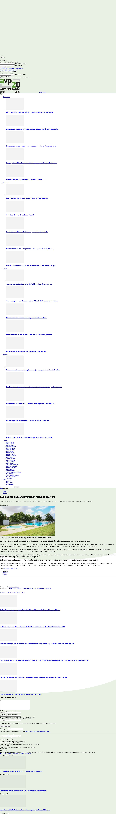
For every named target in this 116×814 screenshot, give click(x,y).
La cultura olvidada (14, 587)
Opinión (5, 440)
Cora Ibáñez (9, 451)
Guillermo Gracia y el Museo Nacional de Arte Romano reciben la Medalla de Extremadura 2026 (32, 627)
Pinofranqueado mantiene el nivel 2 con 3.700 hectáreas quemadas (29, 112)
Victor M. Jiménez (11, 476)
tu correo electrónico (20, 74)
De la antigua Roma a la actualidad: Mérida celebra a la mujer (21, 694)
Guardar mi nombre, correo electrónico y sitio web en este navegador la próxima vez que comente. (29, 723)
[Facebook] (2, 579)
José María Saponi (11, 466)
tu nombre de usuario (20, 63)
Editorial (8, 481)
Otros (4, 479)
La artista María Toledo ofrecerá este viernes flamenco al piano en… (29, 335)
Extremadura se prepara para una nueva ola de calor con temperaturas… (31, 146)
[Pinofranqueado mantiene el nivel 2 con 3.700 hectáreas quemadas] (15, 109)
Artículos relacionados (7, 592)
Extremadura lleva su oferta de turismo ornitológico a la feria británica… (30, 404)
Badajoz (5, 491)
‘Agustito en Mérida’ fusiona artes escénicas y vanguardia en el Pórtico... (25, 810)
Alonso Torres (10, 442)
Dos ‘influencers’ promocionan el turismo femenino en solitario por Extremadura (34, 387)
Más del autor (20, 592)
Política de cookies (25, 754)
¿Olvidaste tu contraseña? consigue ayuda (11, 68)
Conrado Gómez (10, 449)
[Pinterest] (14, 579)
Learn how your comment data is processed (37, 731)
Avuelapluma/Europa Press (11, 568)
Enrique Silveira (10, 454)
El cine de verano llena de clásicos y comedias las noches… (26, 318)
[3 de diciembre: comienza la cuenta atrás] (15, 212)
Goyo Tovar (9, 457)
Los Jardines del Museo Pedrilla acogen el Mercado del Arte (27, 232)
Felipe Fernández (11, 455)
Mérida (5, 493)
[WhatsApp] (25, 579)
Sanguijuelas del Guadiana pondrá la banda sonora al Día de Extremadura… (31, 163)
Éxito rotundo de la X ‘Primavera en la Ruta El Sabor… (24, 180)
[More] (36, 579)
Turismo (5, 355)
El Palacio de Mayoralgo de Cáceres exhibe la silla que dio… (26, 351)
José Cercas (9, 463)
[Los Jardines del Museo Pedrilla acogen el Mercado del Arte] (15, 229)
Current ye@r (4, 729)
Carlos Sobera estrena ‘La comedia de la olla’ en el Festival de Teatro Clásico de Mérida (30, 610)
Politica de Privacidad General (8, 70)
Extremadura (6, 97)
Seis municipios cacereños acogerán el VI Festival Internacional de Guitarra (32, 301)
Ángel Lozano (10, 443)
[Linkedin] (19, 579)
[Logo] (1, 94)
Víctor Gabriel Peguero (12, 475)
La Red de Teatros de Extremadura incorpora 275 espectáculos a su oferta (30, 588)
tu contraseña (18, 65)
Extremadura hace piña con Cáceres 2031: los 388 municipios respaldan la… (32, 129)
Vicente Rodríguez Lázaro (13, 472)
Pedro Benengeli (11, 467)
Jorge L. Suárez (10, 460)
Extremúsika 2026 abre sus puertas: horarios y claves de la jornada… (29, 249)
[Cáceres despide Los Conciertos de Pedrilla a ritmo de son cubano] (15, 281)
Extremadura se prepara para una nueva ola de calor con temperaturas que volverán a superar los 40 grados (37, 644)
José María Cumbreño (12, 464)
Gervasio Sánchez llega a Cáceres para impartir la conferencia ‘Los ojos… (31, 266)
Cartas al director (11, 446)
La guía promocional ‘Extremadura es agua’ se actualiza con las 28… (29, 437)
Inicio (1, 488)
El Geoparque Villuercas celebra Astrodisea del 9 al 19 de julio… (28, 421)
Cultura (5, 269)
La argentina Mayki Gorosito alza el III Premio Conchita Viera (27, 198)
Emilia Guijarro (10, 452)
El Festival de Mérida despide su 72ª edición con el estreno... (21, 771)
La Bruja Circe (10, 469)
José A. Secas (10, 461)
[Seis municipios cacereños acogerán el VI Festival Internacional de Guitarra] (15, 298)
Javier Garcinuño (10, 458)
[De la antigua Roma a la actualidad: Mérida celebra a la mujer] (8, 691)
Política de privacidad (13, 754)
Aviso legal (3, 754)
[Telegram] (31, 579)
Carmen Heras (10, 445)
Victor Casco (9, 473)
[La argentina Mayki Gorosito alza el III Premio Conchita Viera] (15, 195)
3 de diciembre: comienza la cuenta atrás (20, 215)
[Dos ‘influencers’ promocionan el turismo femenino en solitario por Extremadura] (15, 384)
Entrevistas (9, 482)
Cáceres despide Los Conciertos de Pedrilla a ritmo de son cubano (29, 284)
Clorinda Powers (10, 448)
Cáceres (5, 183)
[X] (8, 579)
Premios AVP (10, 484)
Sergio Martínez (10, 470)
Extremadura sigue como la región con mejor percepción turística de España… (33, 370)
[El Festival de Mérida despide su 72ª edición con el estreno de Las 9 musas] (13, 768)
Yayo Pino (9, 478)
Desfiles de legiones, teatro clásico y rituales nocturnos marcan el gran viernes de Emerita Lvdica (33, 677)
